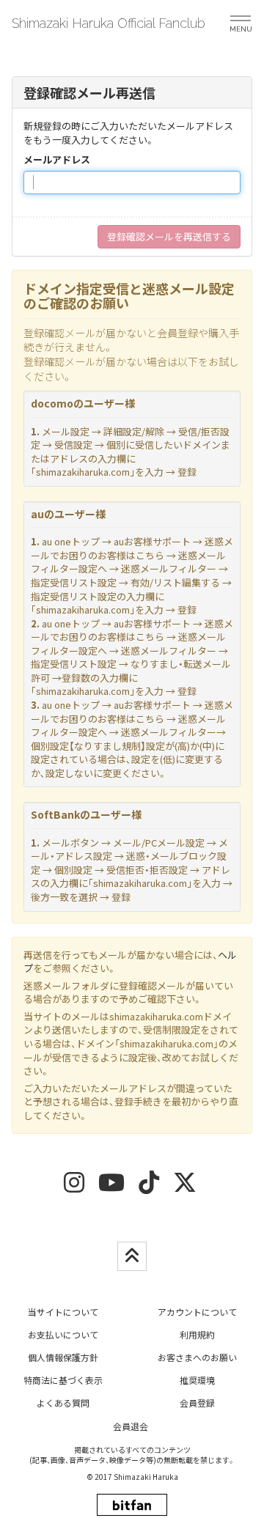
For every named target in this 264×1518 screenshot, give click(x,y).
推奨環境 (197, 1380)
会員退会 (130, 1426)
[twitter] (185, 1187)
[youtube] (111, 1187)
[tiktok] (149, 1187)
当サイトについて (63, 1311)
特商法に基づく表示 (63, 1380)
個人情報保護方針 (63, 1357)
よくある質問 (63, 1402)
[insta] (74, 1187)
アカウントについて (197, 1311)
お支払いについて (63, 1334)
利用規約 (197, 1334)
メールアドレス (56, 159)
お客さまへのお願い (197, 1357)
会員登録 (197, 1402)
